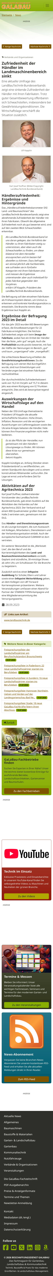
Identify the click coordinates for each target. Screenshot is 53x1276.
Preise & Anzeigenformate (19, 1191)
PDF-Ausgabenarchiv (16, 1185)
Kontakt (8, 1211)
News (18, 15)
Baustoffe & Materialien (18, 1134)
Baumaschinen (13, 1128)
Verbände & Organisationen (20, 1164)
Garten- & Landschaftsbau (19, 1140)
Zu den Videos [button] (26, 896)
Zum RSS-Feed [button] (26, 1079)
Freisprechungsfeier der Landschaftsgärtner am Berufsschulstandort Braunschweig (23, 653)
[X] (22, 1247)
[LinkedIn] (30, 1247)
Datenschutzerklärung (17, 1229)
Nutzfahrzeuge (12, 1158)
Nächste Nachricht (39, 46)
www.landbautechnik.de (17, 620)
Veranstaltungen (14, 1170)
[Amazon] (46, 1247)
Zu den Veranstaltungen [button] (26, 1005)
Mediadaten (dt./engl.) (17, 1217)
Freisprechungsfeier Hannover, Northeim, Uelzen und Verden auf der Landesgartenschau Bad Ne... (26, 694)
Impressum (11, 1223)
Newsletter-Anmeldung (18, 1203)
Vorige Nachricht (13, 46)
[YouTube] (14, 1247)
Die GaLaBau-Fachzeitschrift (20, 1179)
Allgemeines (11, 1122)
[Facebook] (6, 1247)
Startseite (7, 15)
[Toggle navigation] (47, 5)
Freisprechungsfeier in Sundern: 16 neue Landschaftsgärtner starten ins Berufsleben (26, 681)
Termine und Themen (17, 1197)
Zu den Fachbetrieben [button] (27, 791)
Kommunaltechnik (15, 1152)
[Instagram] (38, 1247)
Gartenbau (10, 1146)
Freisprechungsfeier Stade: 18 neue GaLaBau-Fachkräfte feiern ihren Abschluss (23, 707)
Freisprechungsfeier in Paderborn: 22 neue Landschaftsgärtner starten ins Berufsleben (24, 669)
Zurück (10, 722)
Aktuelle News (12, 1116)
